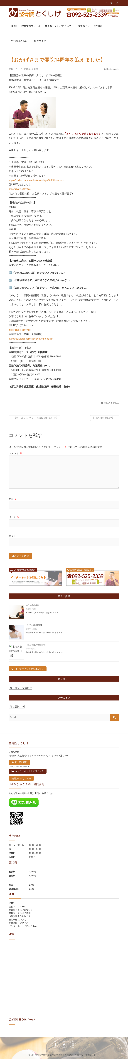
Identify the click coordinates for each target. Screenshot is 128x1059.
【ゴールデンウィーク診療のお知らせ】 (34, 417)
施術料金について (17, 919)
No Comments (112, 69)
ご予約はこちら (19, 41)
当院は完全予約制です (20, 916)
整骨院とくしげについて (58, 26)
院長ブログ (40, 41)
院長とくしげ (15, 69)
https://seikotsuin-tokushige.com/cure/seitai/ (31, 338)
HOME (14, 26)
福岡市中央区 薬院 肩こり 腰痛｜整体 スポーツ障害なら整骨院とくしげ (67, 1055)
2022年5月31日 (31, 69)
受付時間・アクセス (18, 923)
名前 (13, 498)
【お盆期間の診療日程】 (36, 645)
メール (14, 517)
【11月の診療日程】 (105, 417)
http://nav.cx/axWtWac (20, 189)
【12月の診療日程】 (34, 625)
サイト (12, 536)
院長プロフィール (31, 26)
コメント (15, 453)
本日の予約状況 (111, 403)
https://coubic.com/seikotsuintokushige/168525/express (36, 180)
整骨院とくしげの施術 (90, 26)
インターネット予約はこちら (23, 926)
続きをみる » (58, 632)
